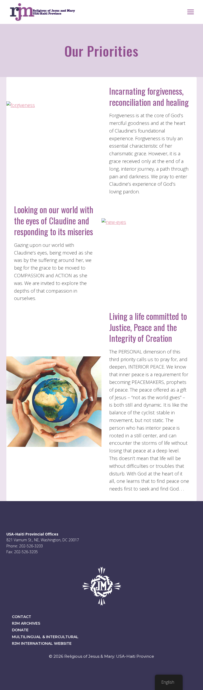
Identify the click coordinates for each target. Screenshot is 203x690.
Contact (21, 616)
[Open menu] (190, 11)
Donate (20, 630)
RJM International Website (42, 643)
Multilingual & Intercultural (45, 636)
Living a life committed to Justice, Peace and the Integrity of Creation (148, 327)
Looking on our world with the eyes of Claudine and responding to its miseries (53, 220)
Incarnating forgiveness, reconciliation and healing (149, 96)
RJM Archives (26, 623)
